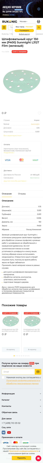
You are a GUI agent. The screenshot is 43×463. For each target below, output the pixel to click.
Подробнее (9, 153)
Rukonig (5, 34)
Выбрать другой (24, 34)
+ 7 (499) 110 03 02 (11, 423)
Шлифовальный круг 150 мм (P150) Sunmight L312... (10, 330)
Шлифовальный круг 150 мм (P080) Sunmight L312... (31, 330)
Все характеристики (12, 136)
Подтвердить (24, 30)
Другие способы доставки (15, 181)
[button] (14, 355)
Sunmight (35, 124)
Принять (21, 458)
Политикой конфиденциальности (23, 451)
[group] (21, 81)
